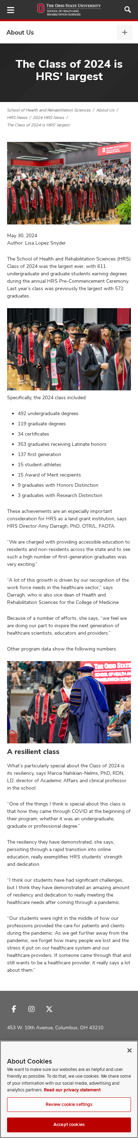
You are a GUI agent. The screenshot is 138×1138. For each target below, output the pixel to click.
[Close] (129, 1050)
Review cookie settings (69, 1104)
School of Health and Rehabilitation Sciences (49, 110)
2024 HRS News (48, 117)
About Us (20, 32)
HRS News (17, 117)
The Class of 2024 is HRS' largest (38, 125)
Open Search (128, 9)
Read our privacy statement (72, 1090)
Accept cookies (69, 1124)
